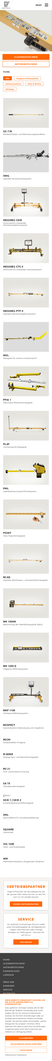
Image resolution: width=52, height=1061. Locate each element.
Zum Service (26, 942)
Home (6, 959)
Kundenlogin (11, 971)
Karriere (8, 985)
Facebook (9, 993)
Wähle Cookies (26, 1050)
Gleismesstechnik (26, 56)
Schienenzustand (13, 84)
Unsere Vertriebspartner (26, 904)
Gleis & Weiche (34, 84)
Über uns (8, 982)
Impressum (22, 1055)
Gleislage (10, 89)
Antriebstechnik (26, 64)
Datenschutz (10, 1055)
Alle (7, 78)
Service (7, 989)
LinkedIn (8, 974)
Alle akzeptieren (26, 1038)
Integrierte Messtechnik (27, 78)
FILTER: (6, 72)
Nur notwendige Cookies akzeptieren (26, 1044)
